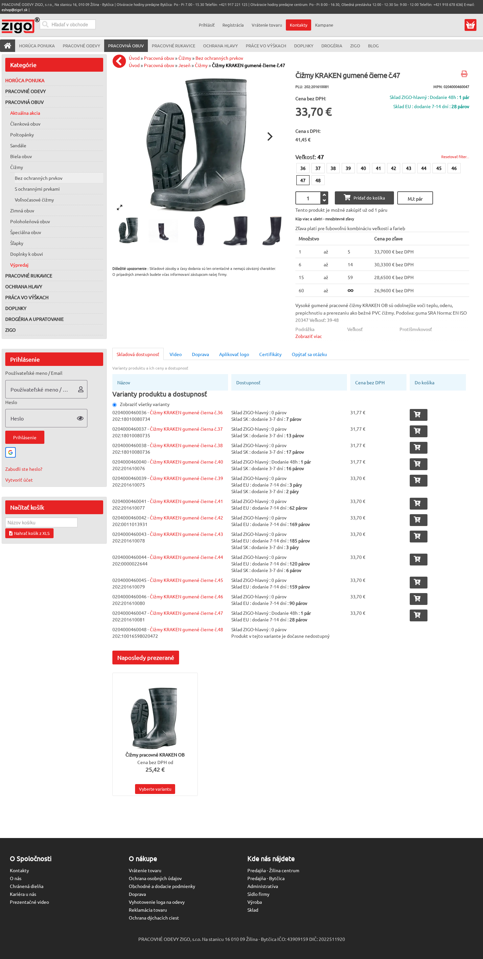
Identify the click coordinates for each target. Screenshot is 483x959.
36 (303, 168)
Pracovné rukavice (28, 275)
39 (348, 168)
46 (454, 168)
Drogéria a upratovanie (34, 319)
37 (318, 168)
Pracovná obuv (24, 102)
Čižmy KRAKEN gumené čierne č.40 (186, 462)
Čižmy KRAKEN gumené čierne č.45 (186, 580)
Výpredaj (19, 265)
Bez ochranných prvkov (38, 178)
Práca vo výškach (27, 297)
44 (423, 168)
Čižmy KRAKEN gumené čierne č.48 (186, 629)
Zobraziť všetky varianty (145, 404)
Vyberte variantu (155, 789)
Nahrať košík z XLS (32, 533)
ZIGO (10, 330)
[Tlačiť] (465, 74)
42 (393, 168)
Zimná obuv (22, 210)
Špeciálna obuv (25, 232)
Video (176, 354)
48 (318, 180)
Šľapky (16, 243)
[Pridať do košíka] (418, 415)
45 (439, 168)
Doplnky (15, 308)
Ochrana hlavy (23, 286)
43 (408, 168)
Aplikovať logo (234, 354)
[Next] (269, 136)
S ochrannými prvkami (37, 189)
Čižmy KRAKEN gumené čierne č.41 (186, 501)
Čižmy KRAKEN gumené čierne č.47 (248, 65)
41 (378, 168)
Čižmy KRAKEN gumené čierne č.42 (186, 517)
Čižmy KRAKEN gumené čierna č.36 (186, 412)
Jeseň (184, 65)
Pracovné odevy (25, 91)
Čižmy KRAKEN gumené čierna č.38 (186, 445)
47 (303, 180)
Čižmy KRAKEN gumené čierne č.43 (186, 534)
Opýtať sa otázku (309, 354)
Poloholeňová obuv (30, 221)
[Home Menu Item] (7, 45)
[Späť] (120, 61)
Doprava (200, 354)
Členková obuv (25, 124)
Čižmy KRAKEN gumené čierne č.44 (186, 557)
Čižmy (16, 167)
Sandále (18, 145)
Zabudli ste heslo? (23, 469)
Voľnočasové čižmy (34, 200)
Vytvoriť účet (19, 480)
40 (363, 168)
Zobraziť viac (308, 336)
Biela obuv (21, 156)
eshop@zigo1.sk (15, 9)
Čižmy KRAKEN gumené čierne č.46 (186, 596)
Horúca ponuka (24, 80)
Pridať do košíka (369, 198)
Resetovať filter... (455, 156)
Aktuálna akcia (25, 113)
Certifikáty (270, 354)
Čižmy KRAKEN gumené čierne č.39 (186, 478)
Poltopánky (22, 134)
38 (333, 168)
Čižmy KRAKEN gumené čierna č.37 (186, 429)
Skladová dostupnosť (138, 354)
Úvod (134, 58)
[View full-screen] (120, 207)
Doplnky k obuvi (26, 254)
